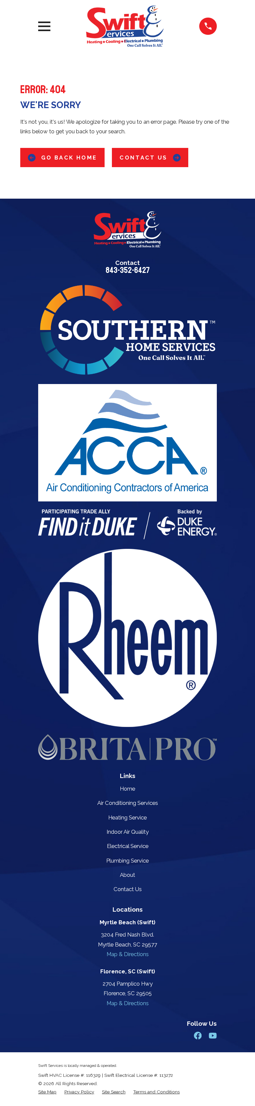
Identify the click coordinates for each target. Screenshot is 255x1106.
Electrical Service (127, 846)
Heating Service (127, 817)
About (127, 875)
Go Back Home (69, 157)
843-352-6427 (128, 270)
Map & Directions (128, 954)
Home (127, 788)
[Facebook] (198, 1035)
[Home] (125, 26)
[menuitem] (47, 1092)
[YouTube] (212, 1035)
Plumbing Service (127, 860)
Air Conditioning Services (127, 803)
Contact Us (143, 157)
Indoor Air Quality (128, 831)
